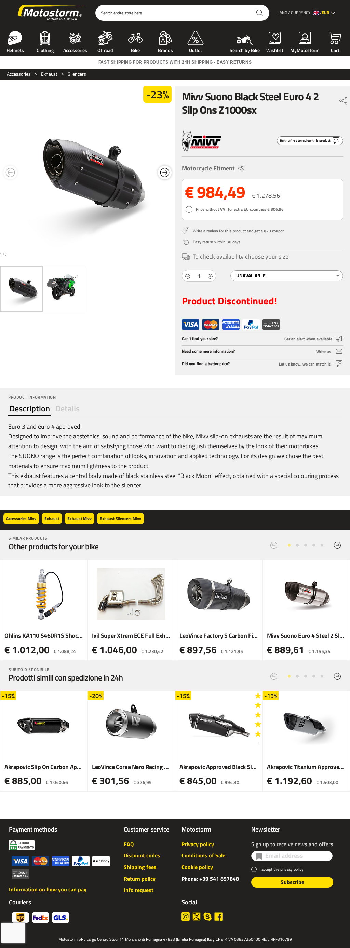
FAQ (129, 844)
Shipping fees (140, 867)
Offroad (105, 49)
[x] (196, 916)
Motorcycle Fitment (208, 168)
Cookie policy (197, 867)
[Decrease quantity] (187, 275)
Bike (135, 49)
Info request (138, 890)
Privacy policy (197, 844)
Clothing (45, 49)
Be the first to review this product (305, 140)
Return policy (140, 879)
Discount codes (142, 855)
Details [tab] (67, 408)
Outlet (195, 49)
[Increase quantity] (210, 275)
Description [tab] (30, 408)
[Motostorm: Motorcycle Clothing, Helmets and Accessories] (52, 13)
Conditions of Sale (203, 855)
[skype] (207, 916)
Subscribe (292, 882)
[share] (343, 99)
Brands (165, 49)
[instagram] (185, 916)
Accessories (75, 49)
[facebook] (218, 916)
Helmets (15, 49)
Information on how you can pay (47, 889)
